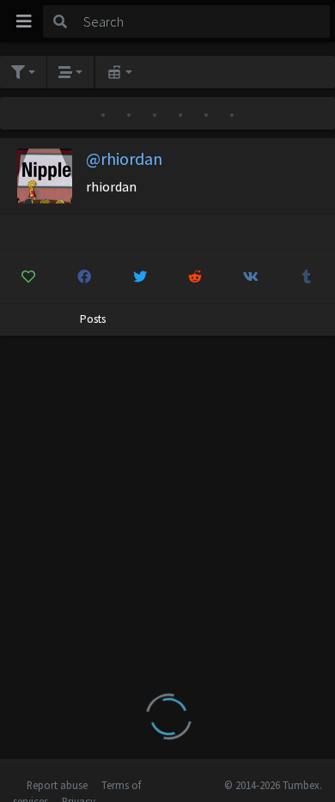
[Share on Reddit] (196, 276)
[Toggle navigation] (24, 21)
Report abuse (57, 785)
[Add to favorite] (28, 276)
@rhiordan (124, 158)
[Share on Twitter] (140, 276)
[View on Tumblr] (306, 276)
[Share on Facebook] (84, 276)
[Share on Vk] (250, 276)
